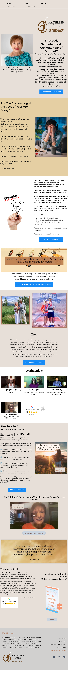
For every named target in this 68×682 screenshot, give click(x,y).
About (26, 3)
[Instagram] (59, 656)
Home (9, 3)
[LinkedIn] (64, 656)
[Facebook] (53, 656)
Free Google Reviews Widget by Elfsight (43, 408)
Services (43, 3)
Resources (31, 6)
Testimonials (11, 6)
